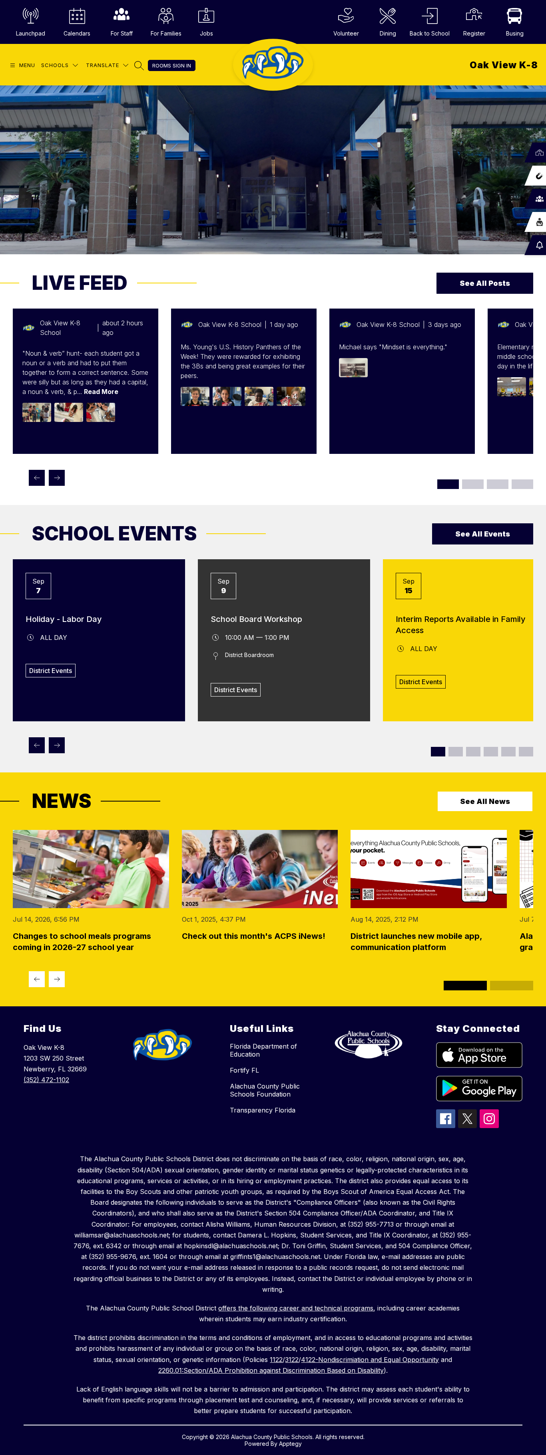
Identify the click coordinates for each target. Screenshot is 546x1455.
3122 (292, 1360)
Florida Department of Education (263, 1050)
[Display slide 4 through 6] (473, 484)
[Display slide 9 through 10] (508, 751)
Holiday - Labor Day (64, 619)
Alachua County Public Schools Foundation (265, 1090)
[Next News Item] (57, 979)
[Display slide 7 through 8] (491, 751)
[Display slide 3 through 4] (455, 751)
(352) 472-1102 (46, 1080)
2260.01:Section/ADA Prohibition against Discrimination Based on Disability (271, 1370)
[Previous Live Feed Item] (37, 478)
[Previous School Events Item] (37, 745)
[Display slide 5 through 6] (473, 751)
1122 (276, 1360)
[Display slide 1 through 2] (438, 751)
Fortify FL (244, 1070)
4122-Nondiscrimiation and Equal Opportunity (370, 1360)
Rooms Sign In (171, 65)
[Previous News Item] (37, 979)
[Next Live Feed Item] (57, 478)
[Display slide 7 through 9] (497, 484)
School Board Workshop (256, 619)
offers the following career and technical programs (295, 1308)
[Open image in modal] (36, 412)
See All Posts (485, 283)
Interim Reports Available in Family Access (461, 624)
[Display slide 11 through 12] (526, 751)
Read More (101, 392)
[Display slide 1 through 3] (448, 484)
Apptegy (290, 1443)
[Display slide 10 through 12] (522, 484)
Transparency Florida (262, 1110)
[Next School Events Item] (57, 745)
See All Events (482, 534)
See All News (485, 801)
